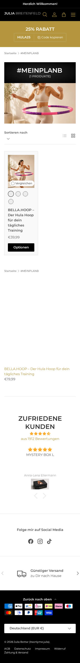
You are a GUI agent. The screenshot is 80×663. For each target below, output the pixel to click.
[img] (40, 433)
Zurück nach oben (38, 599)
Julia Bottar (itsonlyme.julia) (31, 641)
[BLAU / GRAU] (18, 193)
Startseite (10, 53)
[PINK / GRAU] (25, 193)
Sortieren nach (16, 132)
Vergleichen (23, 183)
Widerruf (59, 648)
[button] (63, 14)
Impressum (42, 648)
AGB (7, 648)
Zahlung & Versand (16, 652)
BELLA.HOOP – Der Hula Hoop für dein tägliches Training (21, 220)
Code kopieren (52, 37)
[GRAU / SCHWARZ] (10, 201)
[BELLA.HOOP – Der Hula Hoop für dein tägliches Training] (21, 171)
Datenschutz (22, 648)
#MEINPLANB (29, 53)
